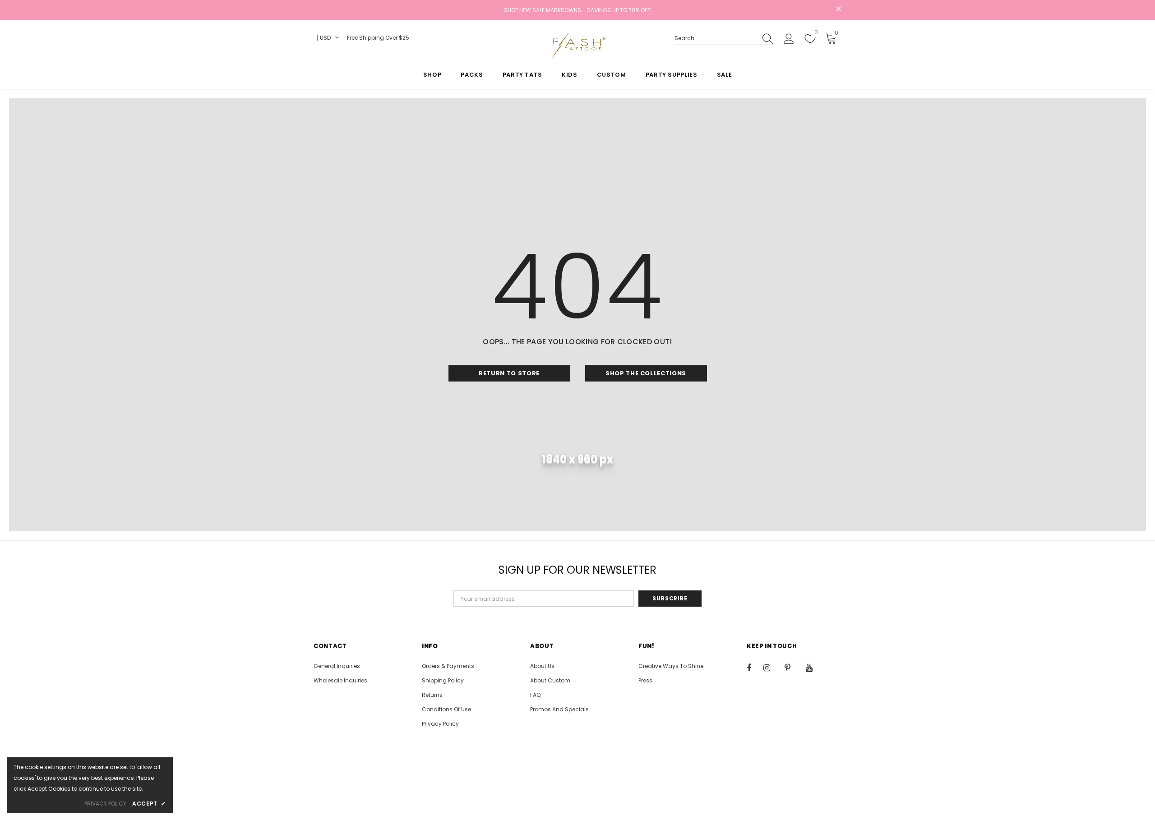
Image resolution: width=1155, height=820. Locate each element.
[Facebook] (755, 667)
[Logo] (577, 46)
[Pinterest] (793, 667)
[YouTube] (814, 667)
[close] (838, 9)
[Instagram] (771, 667)
